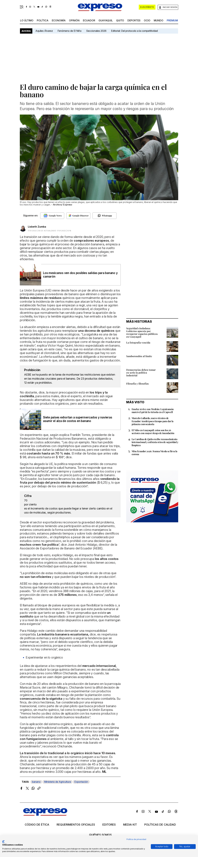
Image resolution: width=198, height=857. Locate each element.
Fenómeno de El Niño (70, 30)
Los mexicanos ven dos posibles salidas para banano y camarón (80, 274)
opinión (74, 20)
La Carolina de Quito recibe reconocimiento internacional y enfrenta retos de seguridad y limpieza (155, 442)
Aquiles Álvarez (44, 30)
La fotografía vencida (138, 342)
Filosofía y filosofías (137, 383)
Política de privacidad (136, 839)
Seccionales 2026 (96, 30)
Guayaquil (106, 20)
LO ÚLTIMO (26, 20)
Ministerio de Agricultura (57, 781)
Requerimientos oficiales (76, 824)
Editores (109, 824)
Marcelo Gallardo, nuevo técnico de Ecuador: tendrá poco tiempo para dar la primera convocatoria (152, 421)
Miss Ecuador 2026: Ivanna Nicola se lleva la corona (154, 453)
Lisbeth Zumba (37, 226)
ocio (147, 20)
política (42, 20)
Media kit (130, 824)
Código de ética (37, 824)
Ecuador (89, 20)
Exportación (81, 781)
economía (59, 20)
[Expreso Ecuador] (45, 814)
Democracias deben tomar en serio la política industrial (141, 372)
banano (36, 781)
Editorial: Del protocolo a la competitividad (134, 30)
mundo (158, 20)
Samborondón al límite (139, 356)
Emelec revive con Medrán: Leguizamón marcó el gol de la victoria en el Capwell (153, 410)
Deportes (133, 20)
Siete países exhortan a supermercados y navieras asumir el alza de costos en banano (77, 419)
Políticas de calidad (160, 824)
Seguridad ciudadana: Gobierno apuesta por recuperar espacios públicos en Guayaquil (142, 332)
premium (172, 20)
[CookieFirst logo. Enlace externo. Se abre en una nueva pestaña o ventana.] (3, 841)
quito (120, 20)
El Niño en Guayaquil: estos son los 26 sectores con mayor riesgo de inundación (153, 431)
